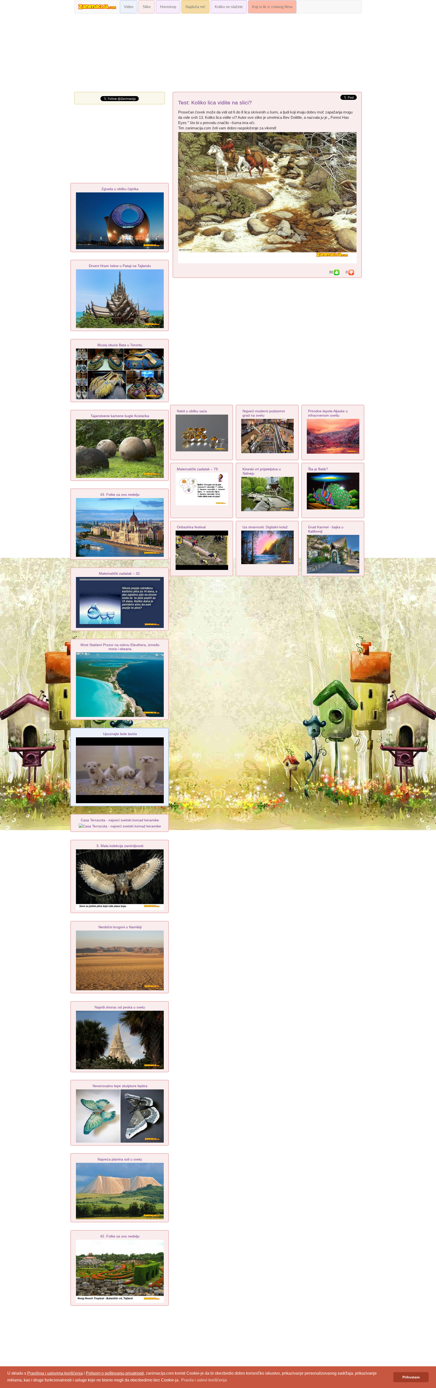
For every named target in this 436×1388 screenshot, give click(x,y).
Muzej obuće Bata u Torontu (119, 345)
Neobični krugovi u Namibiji (120, 927)
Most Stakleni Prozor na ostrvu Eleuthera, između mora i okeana (119, 647)
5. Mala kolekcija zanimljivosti (120, 846)
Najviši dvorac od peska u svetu (120, 1007)
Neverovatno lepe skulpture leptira (120, 1086)
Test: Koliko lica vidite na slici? (215, 103)
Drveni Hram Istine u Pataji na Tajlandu (120, 266)
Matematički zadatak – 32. (120, 573)
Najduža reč (195, 7)
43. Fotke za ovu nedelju (120, 495)
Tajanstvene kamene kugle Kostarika (120, 416)
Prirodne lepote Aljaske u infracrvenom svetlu (328, 413)
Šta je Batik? (318, 469)
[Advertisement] (218, 54)
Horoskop (168, 7)
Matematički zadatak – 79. (198, 469)
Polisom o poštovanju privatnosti (115, 1373)
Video (128, 7)
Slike (147, 7)
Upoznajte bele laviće (120, 734)
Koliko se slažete (229, 7)
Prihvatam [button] (411, 1377)
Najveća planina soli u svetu (120, 1159)
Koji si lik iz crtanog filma (272, 7)
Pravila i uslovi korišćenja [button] (204, 1380)
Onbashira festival (191, 527)
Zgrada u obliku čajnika (120, 189)
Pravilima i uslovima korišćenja (55, 1373)
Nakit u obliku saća (192, 411)
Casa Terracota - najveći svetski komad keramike (120, 820)
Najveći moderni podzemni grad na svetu (263, 413)
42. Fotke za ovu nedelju (120, 1236)
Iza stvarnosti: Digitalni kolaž (265, 527)
